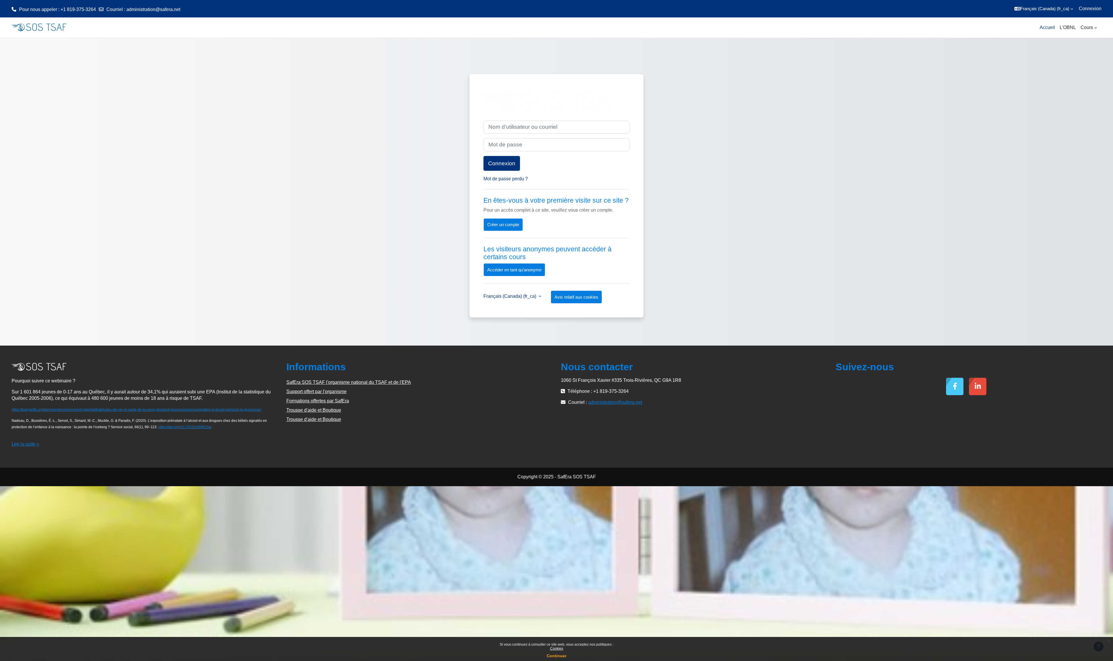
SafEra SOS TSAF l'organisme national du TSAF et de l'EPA (348, 382)
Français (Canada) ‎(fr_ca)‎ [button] (510, 296)
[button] (1043, 8)
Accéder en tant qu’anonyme (514, 269)
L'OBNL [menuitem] (1068, 27)
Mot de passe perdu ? (505, 178)
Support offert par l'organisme (316, 391)
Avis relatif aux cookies (576, 297)
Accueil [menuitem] (1047, 27)
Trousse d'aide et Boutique (313, 410)
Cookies (556, 649)
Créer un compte (503, 224)
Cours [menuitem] (1087, 27)
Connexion (1090, 8)
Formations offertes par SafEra (317, 400)
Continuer (556, 655)
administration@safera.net (153, 9)
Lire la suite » (25, 444)
